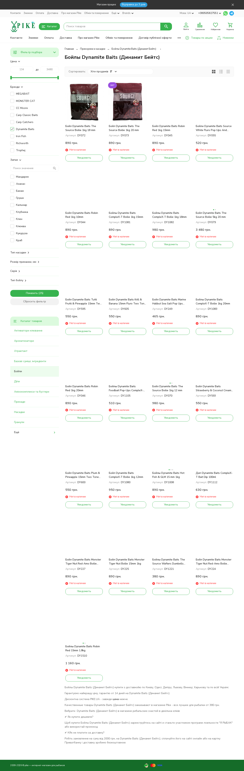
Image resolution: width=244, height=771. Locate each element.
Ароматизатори (24, 341)
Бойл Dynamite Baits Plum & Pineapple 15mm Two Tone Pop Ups (82, 475)
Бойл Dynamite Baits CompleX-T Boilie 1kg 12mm (126, 475)
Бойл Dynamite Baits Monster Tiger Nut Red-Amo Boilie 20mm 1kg (83, 562)
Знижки (28, 13)
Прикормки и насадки (92, 49)
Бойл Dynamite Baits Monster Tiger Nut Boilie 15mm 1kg (126, 561)
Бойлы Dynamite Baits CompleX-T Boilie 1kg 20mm (213, 301)
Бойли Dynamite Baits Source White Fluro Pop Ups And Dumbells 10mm (214, 128)
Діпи (17, 381)
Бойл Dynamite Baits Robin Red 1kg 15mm (168, 128)
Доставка (52, 13)
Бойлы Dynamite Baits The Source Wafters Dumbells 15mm (168, 562)
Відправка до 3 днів (133, 4)
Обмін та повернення (96, 13)
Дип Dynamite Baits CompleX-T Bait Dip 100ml (214, 475)
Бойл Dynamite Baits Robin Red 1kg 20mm (81, 388)
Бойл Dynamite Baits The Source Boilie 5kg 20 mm (211, 215)
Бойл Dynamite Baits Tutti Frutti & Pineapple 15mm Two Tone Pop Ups (83, 302)
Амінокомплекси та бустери (31, 391)
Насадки (19, 412)
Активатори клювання (28, 330)
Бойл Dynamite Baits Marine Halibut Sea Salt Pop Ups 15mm (169, 302)
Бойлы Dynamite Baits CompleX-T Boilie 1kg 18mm (169, 215)
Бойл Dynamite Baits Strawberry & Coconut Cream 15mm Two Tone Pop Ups (213, 388)
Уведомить (84, 158)
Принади (19, 402)
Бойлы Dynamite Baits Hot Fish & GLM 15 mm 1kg (168, 475)
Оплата (40, 13)
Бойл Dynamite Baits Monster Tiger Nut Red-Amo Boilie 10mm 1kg (213, 562)
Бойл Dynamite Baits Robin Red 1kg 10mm (81, 215)
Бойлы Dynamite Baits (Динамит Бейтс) (134, 49)
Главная (69, 49)
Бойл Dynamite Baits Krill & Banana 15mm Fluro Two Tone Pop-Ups (127, 302)
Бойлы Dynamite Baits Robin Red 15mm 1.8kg (82, 648)
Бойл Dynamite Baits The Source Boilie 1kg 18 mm (80, 128)
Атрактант (20, 351)
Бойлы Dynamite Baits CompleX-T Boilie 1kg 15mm (126, 215)
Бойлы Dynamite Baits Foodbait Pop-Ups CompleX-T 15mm (127, 388)
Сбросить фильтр (34, 301)
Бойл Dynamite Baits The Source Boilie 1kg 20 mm (124, 128)
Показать (32, 293)
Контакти (15, 13)
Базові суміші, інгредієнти (30, 361)
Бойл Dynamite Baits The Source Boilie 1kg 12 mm (167, 388)
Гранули (19, 422)
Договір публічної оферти (155, 38)
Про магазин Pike (71, 13)
